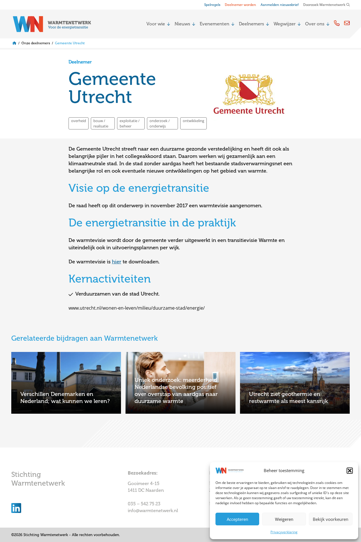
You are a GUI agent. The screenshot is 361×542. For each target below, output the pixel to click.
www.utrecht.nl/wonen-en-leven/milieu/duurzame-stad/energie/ (137, 308)
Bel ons (337, 23)
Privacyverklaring (284, 532)
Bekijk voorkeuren (330, 519)
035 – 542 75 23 (145, 503)
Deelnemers (251, 24)
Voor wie (155, 24)
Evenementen (214, 24)
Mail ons (347, 23)
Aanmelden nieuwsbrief (280, 5)
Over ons (314, 24)
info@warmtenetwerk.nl (153, 510)
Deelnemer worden (240, 5)
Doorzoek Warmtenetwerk (324, 5)
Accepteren (237, 519)
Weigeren (284, 519)
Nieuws (182, 24)
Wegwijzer (285, 24)
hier (116, 262)
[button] (350, 470)
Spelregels (212, 5)
